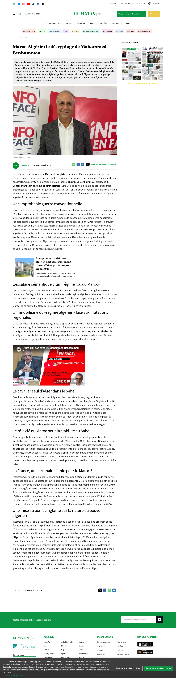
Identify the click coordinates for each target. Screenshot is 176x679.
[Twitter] (43, 3)
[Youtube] (28, 3)
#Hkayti (42, 31)
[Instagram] (23, 3)
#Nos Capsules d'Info (91, 31)
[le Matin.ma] (88, 13)
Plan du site (101, 655)
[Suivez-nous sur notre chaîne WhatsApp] (15, 3)
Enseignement (49, 653)
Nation (69, 23)
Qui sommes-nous (103, 642)
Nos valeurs (121, 642)
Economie (47, 646)
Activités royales (53, 23)
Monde (93, 23)
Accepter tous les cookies (158, 668)
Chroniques (48, 657)
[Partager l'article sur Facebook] (78, 164)
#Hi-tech (130, 31)
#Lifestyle (119, 31)
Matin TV (47, 642)
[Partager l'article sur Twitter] (88, 164)
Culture (115, 23)
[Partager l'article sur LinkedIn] (82, 164)
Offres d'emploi (123, 655)
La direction (101, 646)
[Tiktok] (33, 3)
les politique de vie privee (13, 675)
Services (139, 3)
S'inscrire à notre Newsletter (129, 14)
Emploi (81, 650)
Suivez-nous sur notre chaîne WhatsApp (103, 165)
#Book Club (107, 31)
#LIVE (66, 31)
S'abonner (154, 14)
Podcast (82, 657)
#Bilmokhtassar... (144, 31)
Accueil (16, 38)
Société (103, 23)
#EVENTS (75, 31)
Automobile (83, 653)
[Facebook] (19, 3)
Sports (127, 23)
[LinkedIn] (38, 3)
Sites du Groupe (125, 3)
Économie (81, 23)
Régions (64, 650)
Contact (120, 650)
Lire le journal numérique (142, 83)
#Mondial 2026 (29, 31)
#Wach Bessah (54, 31)
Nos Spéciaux (66, 657)
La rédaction (121, 646)
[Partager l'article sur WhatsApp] (73, 164)
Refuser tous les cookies (128, 668)
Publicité (113, 3)
